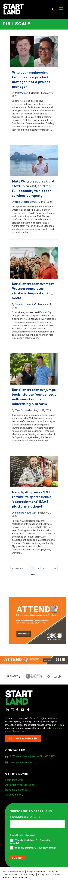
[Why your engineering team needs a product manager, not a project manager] (34, 51)
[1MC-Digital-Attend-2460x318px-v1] (34, 659)
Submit (17, 857)
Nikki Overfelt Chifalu (26, 201)
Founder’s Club (14, 779)
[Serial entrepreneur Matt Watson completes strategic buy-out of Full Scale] (34, 263)
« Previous (17, 568)
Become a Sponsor (16, 789)
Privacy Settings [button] (27, 874)
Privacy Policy (44, 874)
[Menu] (61, 9)
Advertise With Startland (19, 784)
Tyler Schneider (23, 410)
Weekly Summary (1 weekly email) (35, 847)
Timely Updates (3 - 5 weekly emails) (30, 842)
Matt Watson (21, 93)
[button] (52, 9)
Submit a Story (14, 794)
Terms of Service (19, 877)
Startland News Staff (25, 304)
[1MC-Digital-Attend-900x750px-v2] (37, 598)
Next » (34, 574)
